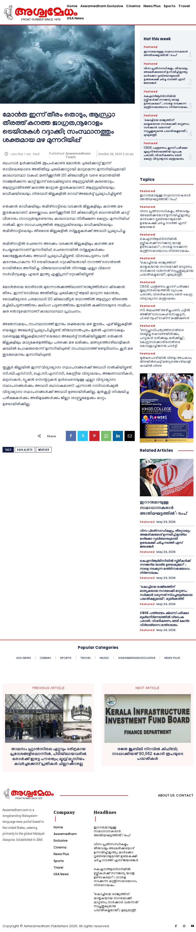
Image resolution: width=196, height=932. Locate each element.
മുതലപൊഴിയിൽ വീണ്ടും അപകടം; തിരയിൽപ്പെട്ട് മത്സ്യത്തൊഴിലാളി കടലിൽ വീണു (166, 362)
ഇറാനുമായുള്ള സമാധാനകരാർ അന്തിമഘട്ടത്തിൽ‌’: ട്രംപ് (166, 53)
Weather (44, 449)
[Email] (130, 436)
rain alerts (25, 449)
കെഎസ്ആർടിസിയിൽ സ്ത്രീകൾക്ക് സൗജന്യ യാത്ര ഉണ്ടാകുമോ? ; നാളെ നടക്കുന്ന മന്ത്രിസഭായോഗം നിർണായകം (166, 102)
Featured (150, 47)
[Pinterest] (94, 436)
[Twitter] (83, 436)
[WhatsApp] (106, 436)
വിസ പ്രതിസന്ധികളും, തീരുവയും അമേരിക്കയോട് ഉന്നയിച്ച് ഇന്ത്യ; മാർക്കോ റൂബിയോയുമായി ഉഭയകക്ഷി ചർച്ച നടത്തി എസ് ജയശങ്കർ (166, 76)
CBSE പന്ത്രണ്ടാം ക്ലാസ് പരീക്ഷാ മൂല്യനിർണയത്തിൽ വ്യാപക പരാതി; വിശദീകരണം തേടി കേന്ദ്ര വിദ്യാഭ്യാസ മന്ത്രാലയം (166, 153)
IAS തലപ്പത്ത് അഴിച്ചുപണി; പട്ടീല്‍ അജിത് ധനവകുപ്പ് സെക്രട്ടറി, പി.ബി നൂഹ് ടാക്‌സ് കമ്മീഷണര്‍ (165, 314)
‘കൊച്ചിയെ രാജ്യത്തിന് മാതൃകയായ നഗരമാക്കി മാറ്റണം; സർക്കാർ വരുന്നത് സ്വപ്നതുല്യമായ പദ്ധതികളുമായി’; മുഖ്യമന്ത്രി (166, 128)
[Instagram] (184, 926)
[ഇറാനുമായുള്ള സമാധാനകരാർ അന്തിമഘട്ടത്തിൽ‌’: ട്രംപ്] (166, 477)
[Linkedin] (118, 436)
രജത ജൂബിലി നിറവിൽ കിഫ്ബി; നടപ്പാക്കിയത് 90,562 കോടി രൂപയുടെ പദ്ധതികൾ (147, 754)
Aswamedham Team (78, 155)
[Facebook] (71, 436)
